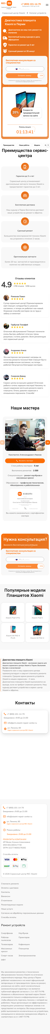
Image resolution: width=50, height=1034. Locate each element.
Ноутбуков (23, 933)
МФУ (3, 960)
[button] (47, 442)
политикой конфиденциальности (25, 81)
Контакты (5, 892)
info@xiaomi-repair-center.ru (19, 816)
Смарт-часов (7, 955)
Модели (37, 145)
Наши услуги (7, 909)
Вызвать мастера (26, 461)
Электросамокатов (27, 955)
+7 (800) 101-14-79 (31, 4)
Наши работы (24, 145)
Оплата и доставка (9, 888)
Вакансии (5, 896)
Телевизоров (7, 944)
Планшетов (24, 948)
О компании (6, 900)
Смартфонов (7, 933)
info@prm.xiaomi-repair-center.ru (22, 723)
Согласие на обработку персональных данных (22, 913)
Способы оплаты (8, 917)
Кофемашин (24, 944)
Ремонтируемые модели (12, 904)
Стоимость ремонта (10, 883)
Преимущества (8, 145)
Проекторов (24, 937)
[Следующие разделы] (48, 145)
